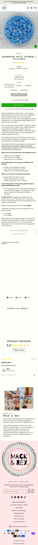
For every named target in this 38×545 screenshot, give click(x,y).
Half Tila (19, 78)
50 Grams (13, 90)
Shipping (11, 68)
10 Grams (19, 86)
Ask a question (19, 234)
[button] (30, 345)
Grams (19, 82)
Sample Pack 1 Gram (19, 95)
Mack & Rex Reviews (19, 502)
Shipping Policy (19, 513)
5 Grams (9, 86)
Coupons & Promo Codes (19, 505)
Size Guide (19, 508)
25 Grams (28, 86)
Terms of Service (19, 522)
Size (19, 74)
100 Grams (24, 90)
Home (18, 53)
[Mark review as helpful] (34, 375)
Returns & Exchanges (19, 510)
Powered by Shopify (19, 543)
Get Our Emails (19, 519)
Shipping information (19, 230)
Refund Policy (19, 516)
